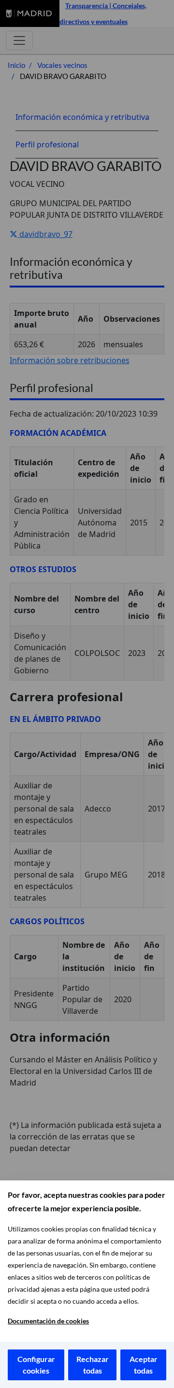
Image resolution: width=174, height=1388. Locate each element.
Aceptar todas (144, 1364)
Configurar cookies (36, 1364)
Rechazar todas (92, 1364)
